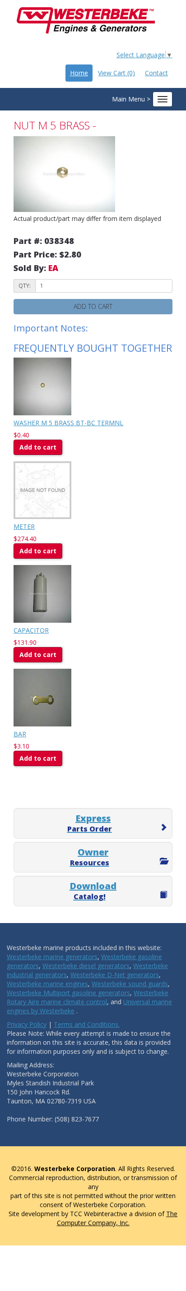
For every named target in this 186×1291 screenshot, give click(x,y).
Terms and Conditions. (87, 1024)
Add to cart (37, 447)
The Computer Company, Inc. (117, 1218)
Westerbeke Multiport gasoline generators (68, 992)
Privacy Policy (26, 1024)
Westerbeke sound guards (130, 983)
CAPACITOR (31, 630)
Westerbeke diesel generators (86, 965)
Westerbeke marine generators (52, 956)
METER (24, 526)
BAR (20, 734)
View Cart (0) (116, 73)
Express (89, 823)
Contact (156, 73)
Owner (89, 857)
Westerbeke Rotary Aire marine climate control (87, 997)
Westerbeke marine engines (47, 983)
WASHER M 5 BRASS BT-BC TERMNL (68, 422)
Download (93, 890)
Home (79, 73)
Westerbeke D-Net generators (114, 974)
